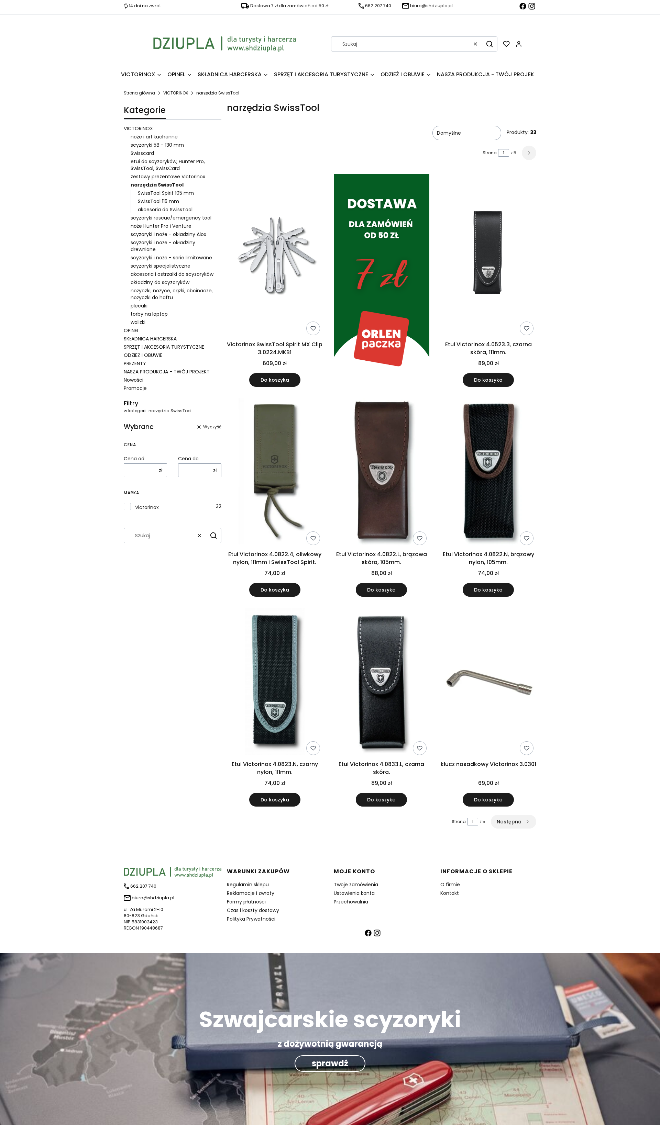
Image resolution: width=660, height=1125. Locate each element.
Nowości (133, 379)
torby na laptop (149, 314)
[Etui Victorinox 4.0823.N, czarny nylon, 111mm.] (275, 683)
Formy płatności (246, 901)
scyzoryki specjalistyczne (160, 265)
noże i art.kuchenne (154, 136)
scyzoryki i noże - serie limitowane (171, 257)
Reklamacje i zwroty (250, 893)
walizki (138, 322)
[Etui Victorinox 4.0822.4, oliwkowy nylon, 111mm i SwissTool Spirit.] (275, 473)
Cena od (134, 458)
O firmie (450, 884)
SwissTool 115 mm (158, 201)
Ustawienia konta (354, 893)
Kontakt (449, 893)
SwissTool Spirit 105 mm (166, 193)
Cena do (188, 458)
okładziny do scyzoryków (160, 282)
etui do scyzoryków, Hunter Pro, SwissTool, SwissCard (168, 165)
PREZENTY (135, 363)
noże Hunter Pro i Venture (161, 226)
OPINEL (131, 330)
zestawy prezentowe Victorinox (168, 176)
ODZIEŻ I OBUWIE (143, 355)
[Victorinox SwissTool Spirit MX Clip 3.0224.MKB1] (275, 256)
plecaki (139, 305)
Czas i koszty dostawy (253, 910)
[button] (489, 44)
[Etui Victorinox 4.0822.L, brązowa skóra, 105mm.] (382, 473)
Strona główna (139, 93)
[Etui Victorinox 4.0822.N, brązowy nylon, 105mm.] (488, 473)
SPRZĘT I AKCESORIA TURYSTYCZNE (164, 347)
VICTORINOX (175, 93)
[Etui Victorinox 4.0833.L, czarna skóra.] (382, 683)
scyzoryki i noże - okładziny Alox (168, 234)
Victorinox (147, 507)
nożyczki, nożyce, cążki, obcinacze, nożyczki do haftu (172, 294)
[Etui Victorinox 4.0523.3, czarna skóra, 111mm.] (488, 256)
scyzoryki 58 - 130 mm (157, 145)
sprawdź (330, 1063)
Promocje (135, 388)
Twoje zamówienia (356, 884)
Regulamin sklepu (248, 884)
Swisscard (142, 153)
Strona (490, 153)
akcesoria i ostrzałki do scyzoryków (172, 274)
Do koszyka (275, 379)
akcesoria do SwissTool (165, 209)
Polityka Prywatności (251, 918)
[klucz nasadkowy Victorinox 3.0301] (488, 682)
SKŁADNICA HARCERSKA (150, 338)
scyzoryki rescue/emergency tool (171, 217)
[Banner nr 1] (382, 280)
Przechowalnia (351, 901)
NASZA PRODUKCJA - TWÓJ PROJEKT (167, 371)
